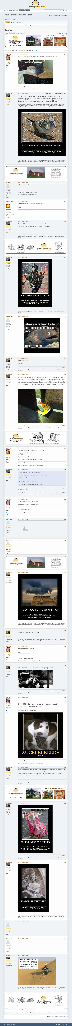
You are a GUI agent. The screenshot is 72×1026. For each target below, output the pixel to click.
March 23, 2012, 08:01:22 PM (23, 664)
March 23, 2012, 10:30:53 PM (23, 697)
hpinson (57, 25)
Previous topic (57, 33)
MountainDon (52, 25)
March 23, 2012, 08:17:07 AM (23, 630)
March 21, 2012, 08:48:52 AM (23, 93)
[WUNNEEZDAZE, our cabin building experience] (6, 67)
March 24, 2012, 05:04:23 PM (23, 921)
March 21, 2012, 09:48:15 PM (23, 316)
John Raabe (41, 25)
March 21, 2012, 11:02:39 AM (23, 201)
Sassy (8, 182)
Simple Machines (13, 1024)
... (15, 50)
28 (29, 50)
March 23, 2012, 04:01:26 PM (23, 646)
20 (16, 50)
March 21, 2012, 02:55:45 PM (23, 221)
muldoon (9, 519)
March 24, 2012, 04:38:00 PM (23, 862)
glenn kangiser (47, 25)
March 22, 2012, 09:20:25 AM (23, 469)
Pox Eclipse (10, 316)
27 (27, 50)
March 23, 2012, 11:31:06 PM (23, 767)
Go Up (6, 1009)
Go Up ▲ (66, 1024)
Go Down (7, 50)
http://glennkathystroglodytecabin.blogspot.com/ (27, 192)
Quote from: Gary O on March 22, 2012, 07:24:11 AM (30, 472)
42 (34, 50)
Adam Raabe (61, 25)
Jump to (48, 1016)
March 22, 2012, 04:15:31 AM (23, 374)
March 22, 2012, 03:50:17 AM (23, 358)
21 (18, 50)
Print (66, 50)
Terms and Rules (61, 1024)
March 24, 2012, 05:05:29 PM (23, 938)
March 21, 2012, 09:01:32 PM (23, 257)
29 (30, 50)
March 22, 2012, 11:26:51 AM (23, 540)
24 (22, 50)
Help (56, 1024)
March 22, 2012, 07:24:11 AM (23, 448)
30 (32, 50)
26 (26, 50)
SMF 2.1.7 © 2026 (7, 1024)
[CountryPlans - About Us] (6, 215)
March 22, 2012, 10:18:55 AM (23, 499)
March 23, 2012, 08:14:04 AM (23, 572)
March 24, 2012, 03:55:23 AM (23, 803)
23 (21, 50)
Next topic (64, 33)
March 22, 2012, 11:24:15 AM (23, 519)
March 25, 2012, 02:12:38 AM (23, 955)
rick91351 (9, 93)
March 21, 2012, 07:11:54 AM (23, 54)
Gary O (9, 54)
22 (19, 50)
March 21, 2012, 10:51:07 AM (23, 182)
